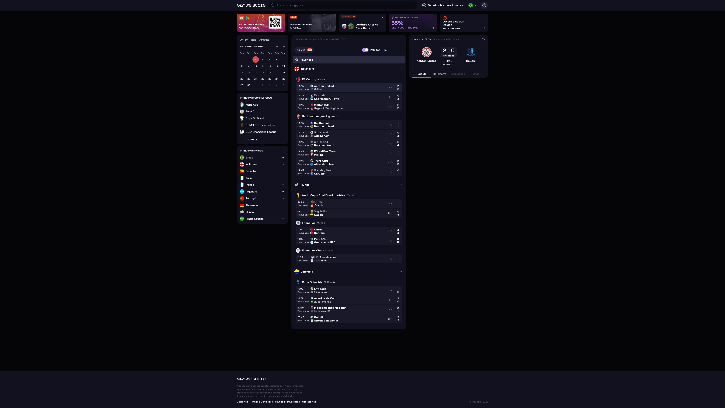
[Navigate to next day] (284, 46)
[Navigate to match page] (483, 39)
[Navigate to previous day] (277, 46)
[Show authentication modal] (484, 5)
